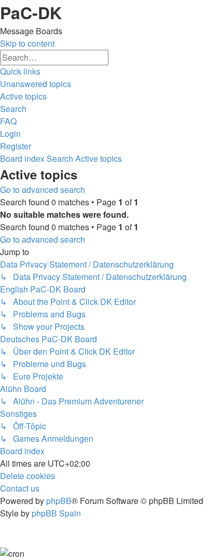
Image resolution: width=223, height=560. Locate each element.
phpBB (59, 501)
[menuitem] (35, 84)
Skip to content (27, 43)
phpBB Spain (56, 513)
